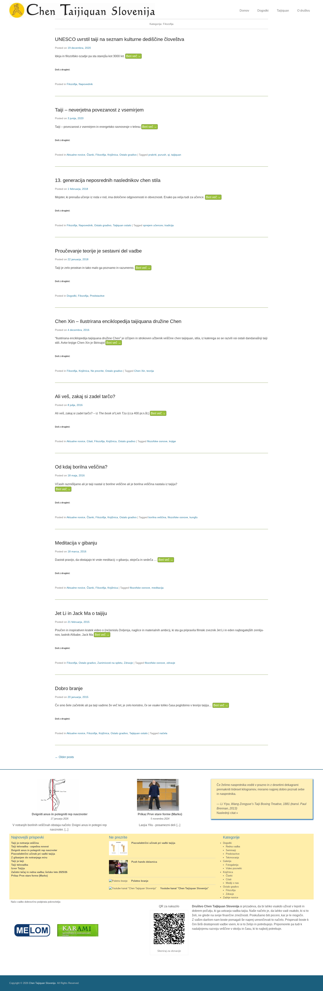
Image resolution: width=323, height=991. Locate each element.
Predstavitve (97, 295)
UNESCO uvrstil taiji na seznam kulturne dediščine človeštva (119, 39)
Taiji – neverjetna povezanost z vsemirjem (99, 110)
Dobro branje (69, 688)
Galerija (227, 861)
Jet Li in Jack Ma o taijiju (81, 613)
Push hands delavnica (144, 861)
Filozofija (72, 84)
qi (169, 154)
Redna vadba (233, 846)
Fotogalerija (232, 864)
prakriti (152, 154)
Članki (90, 154)
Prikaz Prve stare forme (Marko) (160, 814)
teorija (150, 370)
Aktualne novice (76, 154)
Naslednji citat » (227, 812)
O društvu (303, 10)
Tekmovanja (232, 857)
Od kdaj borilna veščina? (81, 467)
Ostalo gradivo (128, 154)
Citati (90, 441)
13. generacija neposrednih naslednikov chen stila (107, 180)
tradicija (169, 225)
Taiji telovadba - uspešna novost (30, 846)
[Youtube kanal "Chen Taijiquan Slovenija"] (132, 888)
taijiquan (176, 154)
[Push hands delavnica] (118, 867)
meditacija (158, 587)
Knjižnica (112, 154)
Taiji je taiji (17, 861)
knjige (172, 441)
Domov (244, 10)
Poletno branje (139, 880)
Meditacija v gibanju (76, 543)
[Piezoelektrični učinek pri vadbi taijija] (118, 848)
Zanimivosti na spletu (109, 662)
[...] (66, 829)
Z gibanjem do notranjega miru (29, 857)
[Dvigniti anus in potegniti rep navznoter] (57, 795)
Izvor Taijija (18, 868)
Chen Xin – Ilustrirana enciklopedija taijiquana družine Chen (118, 321)
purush (162, 154)
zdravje (171, 662)
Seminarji (231, 850)
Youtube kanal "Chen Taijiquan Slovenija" (184, 888)
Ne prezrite (97, 370)
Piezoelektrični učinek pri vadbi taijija (33, 853)
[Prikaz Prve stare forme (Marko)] (158, 795)
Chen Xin (139, 370)
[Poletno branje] (118, 881)
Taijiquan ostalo (122, 225)
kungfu (194, 517)
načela (163, 733)
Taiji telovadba (19, 864)
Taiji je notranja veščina (25, 843)
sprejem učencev (153, 225)
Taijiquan (283, 10)
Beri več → (133, 56)
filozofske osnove (157, 441)
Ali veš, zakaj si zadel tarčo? (85, 396)
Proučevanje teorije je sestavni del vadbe (98, 251)
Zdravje (128, 662)
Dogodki (263, 10)
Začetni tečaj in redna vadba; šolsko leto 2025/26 (39, 872)
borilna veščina (157, 517)
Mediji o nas (232, 883)
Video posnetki (234, 868)
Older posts (64, 757)
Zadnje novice (230, 897)
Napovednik (86, 84)
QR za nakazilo (169, 906)
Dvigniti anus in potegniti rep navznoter (59, 814)
